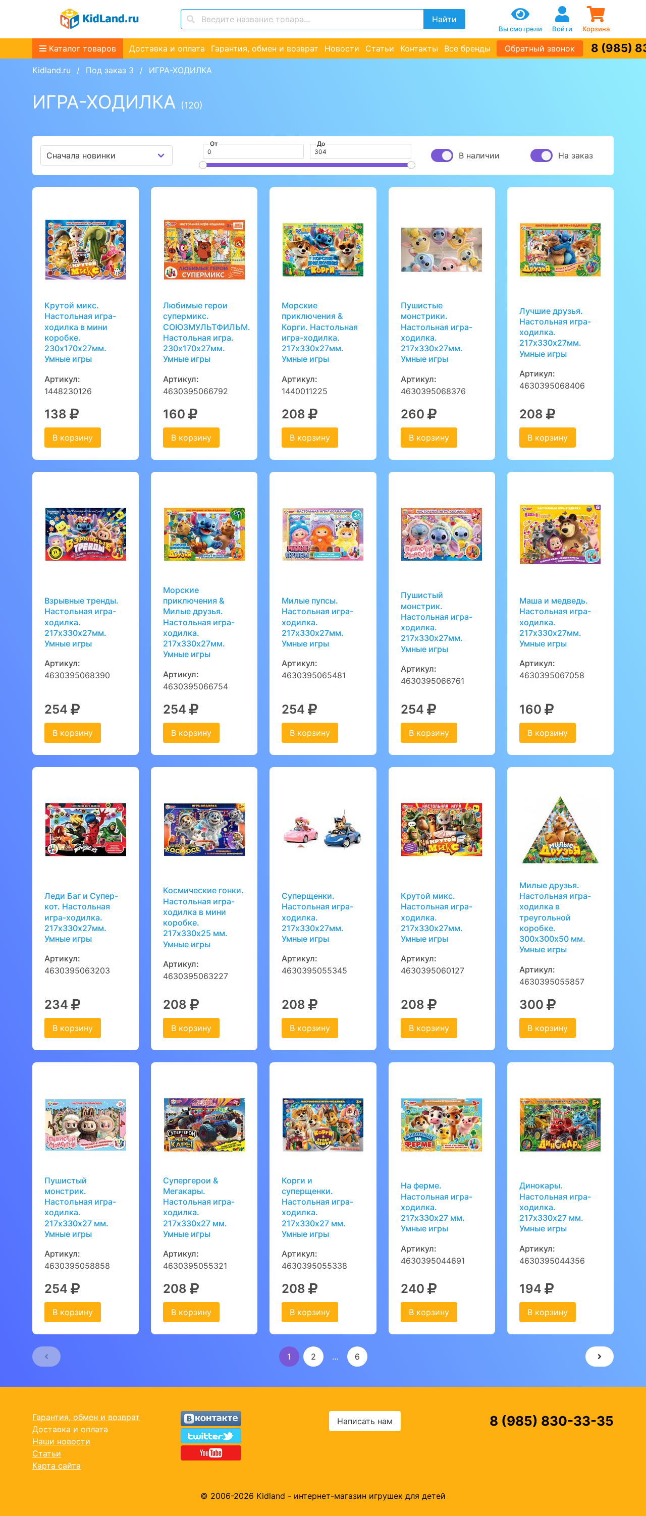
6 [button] (357, 1356)
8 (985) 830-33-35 (552, 1421)
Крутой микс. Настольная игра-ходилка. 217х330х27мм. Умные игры (436, 917)
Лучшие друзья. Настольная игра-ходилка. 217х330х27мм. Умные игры (555, 332)
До (321, 143)
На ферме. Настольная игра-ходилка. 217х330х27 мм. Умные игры (436, 1206)
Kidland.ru (51, 70)
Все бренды (467, 48)
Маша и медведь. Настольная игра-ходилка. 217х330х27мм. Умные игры (555, 621)
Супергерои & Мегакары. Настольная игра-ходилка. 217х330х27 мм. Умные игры (199, 1207)
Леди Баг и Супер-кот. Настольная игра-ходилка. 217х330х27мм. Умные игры (81, 917)
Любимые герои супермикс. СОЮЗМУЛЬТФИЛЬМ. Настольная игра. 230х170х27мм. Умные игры (204, 332)
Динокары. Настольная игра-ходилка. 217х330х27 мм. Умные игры (555, 1206)
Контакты (419, 48)
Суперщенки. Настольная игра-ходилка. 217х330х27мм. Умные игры (317, 917)
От (214, 143)
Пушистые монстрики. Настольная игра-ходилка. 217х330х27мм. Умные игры (436, 332)
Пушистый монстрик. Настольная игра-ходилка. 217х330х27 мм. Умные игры (80, 1207)
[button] (46, 1356)
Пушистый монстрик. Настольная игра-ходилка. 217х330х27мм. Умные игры (436, 622)
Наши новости (61, 1441)
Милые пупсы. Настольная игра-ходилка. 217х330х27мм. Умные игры (317, 621)
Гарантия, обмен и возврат (264, 48)
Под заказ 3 (110, 70)
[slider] (203, 165)
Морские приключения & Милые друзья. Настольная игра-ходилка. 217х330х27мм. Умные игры (199, 622)
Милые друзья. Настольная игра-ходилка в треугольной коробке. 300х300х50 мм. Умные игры (555, 917)
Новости (342, 48)
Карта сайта (56, 1465)
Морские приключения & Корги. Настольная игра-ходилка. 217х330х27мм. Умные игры (320, 332)
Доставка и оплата (167, 48)
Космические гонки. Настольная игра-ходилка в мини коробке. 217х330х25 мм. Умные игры (203, 917)
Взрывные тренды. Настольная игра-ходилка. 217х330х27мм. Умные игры (81, 621)
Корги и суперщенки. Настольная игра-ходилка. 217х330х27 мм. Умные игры (317, 1207)
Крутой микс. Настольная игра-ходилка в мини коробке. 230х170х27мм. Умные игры (80, 332)
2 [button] (313, 1356)
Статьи (379, 48)
